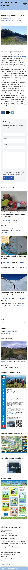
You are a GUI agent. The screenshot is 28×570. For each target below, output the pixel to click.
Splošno (12, 20)
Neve (2, 568)
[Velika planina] (14, 518)
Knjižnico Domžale (6, 54)
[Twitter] (8, 112)
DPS (15, 222)
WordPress (12, 568)
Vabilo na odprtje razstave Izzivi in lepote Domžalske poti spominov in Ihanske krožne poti (14, 214)
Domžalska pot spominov (7, 222)
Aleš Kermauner (7, 18)
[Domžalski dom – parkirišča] (14, 452)
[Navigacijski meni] (25, 4)
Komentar (5, 151)
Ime (4, 132)
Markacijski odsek (5, 20)
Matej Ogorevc (6, 220)
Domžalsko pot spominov (19, 56)
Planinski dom (4, 361)
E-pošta (5, 138)
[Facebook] (3, 112)
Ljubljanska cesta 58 (6, 530)
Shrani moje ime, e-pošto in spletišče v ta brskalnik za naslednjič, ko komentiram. (13, 173)
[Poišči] (25, 322)
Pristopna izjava (16, 547)
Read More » (8, 232)
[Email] (12, 112)
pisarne (9, 331)
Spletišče (5, 144)
